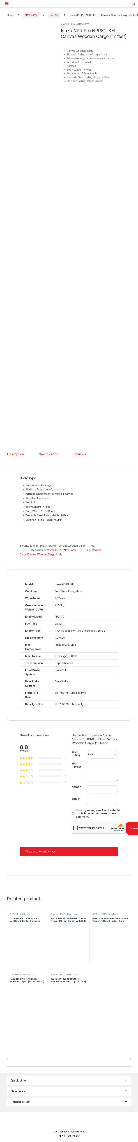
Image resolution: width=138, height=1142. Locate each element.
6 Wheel (65, 24)
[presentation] (130, 1059)
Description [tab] (15, 454)
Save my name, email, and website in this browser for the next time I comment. (98, 813)
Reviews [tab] (79, 454)
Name (76, 786)
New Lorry (31, 14)
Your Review (76, 765)
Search (133, 3)
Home (10, 14)
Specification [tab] (48, 454)
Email (76, 798)
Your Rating (76, 753)
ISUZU (54, 14)
